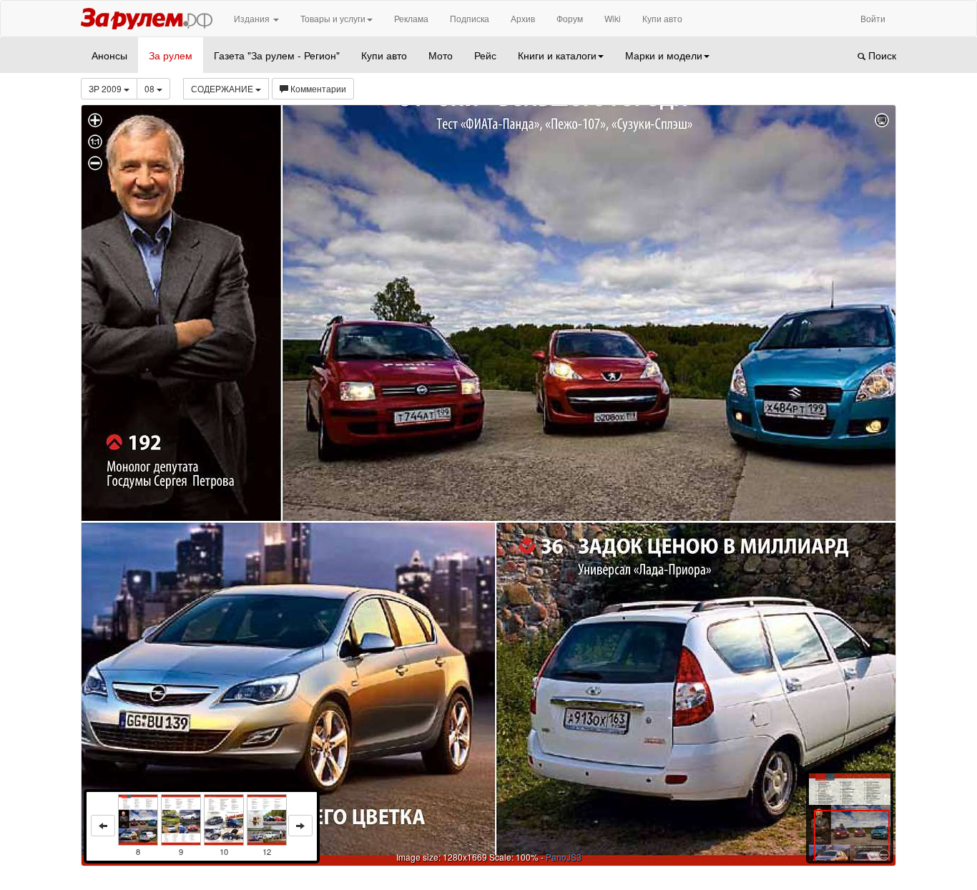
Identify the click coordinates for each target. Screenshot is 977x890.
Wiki (612, 18)
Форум (569, 18)
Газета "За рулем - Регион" (277, 55)
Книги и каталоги (557, 55)
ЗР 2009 (106, 88)
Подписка (469, 18)
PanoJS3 (563, 857)
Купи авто (662, 18)
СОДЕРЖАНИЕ (223, 88)
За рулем (170, 55)
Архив (523, 18)
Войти (872, 18)
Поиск (880, 55)
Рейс (485, 55)
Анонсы (109, 55)
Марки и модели (663, 55)
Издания (253, 18)
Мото (440, 55)
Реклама (411, 18)
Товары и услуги (332, 18)
